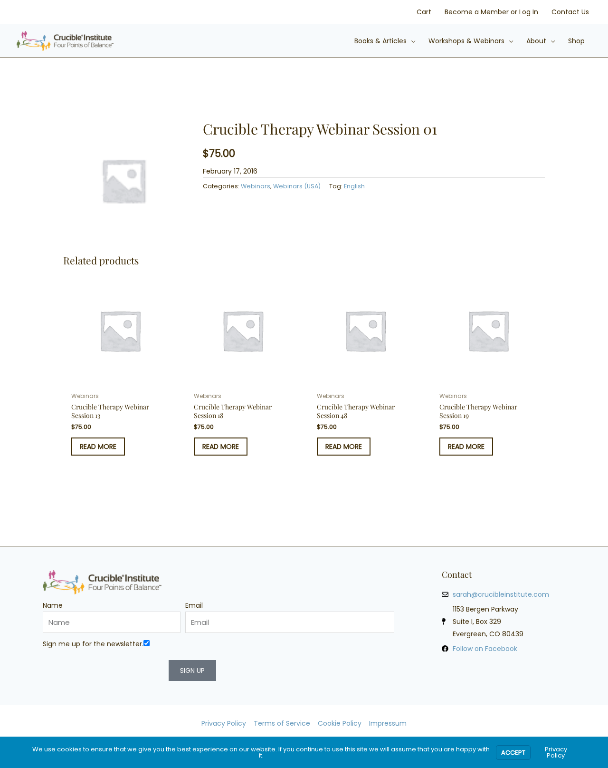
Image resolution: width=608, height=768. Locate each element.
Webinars (255, 186)
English (354, 186)
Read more (98, 446)
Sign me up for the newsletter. (93, 644)
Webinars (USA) (297, 186)
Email (194, 605)
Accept (513, 752)
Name (53, 605)
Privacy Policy (556, 752)
